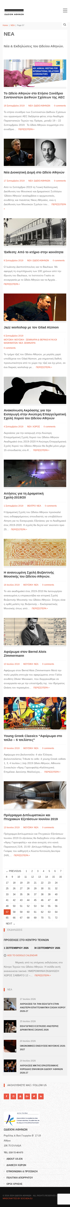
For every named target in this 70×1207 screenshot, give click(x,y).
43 (21, 900)
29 (35, 888)
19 (21, 882)
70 (42, 917)
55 (49, 906)
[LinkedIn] (41, 1096)
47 (49, 900)
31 (49, 888)
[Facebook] (6, 1096)
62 (42, 912)
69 (35, 917)
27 (21, 888)
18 (14, 882)
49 (7, 906)
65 (7, 917)
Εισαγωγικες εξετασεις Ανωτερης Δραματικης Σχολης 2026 (39, 1028)
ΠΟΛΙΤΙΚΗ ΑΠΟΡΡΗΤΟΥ (19, 1177)
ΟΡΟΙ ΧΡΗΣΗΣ (14, 1184)
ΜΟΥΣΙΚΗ (8, 339)
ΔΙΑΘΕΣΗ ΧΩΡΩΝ (16, 1165)
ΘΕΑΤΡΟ (31, 506)
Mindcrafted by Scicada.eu (17, 1198)
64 (56, 912)
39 (49, 894)
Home (5, 25)
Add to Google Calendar (22, 955)
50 (14, 906)
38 (42, 894)
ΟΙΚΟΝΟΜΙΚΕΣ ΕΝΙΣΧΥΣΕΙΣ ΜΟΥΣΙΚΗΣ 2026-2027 (43, 1048)
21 (35, 882)
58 (14, 912)
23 (49, 882)
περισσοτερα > (26, 129)
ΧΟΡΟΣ (36, 426)
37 (35, 894)
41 (7, 900)
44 (28, 900)
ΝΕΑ (12, 25)
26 (14, 888)
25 (7, 888)
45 (35, 900)
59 (21, 912)
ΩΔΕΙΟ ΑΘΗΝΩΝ (42, 105)
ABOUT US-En (14, 1159)
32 (56, 888)
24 (56, 882)
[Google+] (27, 1096)
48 (56, 900)
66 (14, 917)
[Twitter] (34, 1096)
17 (7, 882)
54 (42, 906)
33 (7, 894)
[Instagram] (13, 1096)
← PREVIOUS (13, 871)
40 (56, 894)
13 (39, 877)
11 (25, 877)
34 (14, 894)
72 (56, 917)
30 (42, 888)
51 (21, 906)
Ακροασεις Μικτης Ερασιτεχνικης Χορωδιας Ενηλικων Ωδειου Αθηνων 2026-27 (41, 1069)
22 (42, 882)
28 (28, 888)
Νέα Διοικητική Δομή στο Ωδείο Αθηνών (34, 172)
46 (42, 900)
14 (46, 877)
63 (49, 912)
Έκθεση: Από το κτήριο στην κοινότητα (33, 252)
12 (32, 877)
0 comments (60, 105)
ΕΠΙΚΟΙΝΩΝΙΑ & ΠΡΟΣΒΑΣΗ (22, 1171)
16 (60, 877)
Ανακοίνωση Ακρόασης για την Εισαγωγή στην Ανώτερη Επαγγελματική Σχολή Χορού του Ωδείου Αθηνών (35, 414)
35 (21, 894)
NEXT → (10, 923)
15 (53, 877)
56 (56, 906)
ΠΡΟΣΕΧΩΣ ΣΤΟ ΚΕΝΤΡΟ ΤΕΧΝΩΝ (26, 939)
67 (21, 917)
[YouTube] (20, 1096)
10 (18, 877)
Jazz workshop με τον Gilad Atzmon (31, 327)
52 (28, 906)
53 (35, 906)
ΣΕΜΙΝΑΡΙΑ (30, 343)
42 (14, 900)
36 (28, 894)
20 (28, 882)
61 (35, 912)
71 (49, 917)
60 (28, 912)
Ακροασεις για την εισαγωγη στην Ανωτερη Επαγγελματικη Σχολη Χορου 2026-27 (43, 1007)
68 (28, 917)
